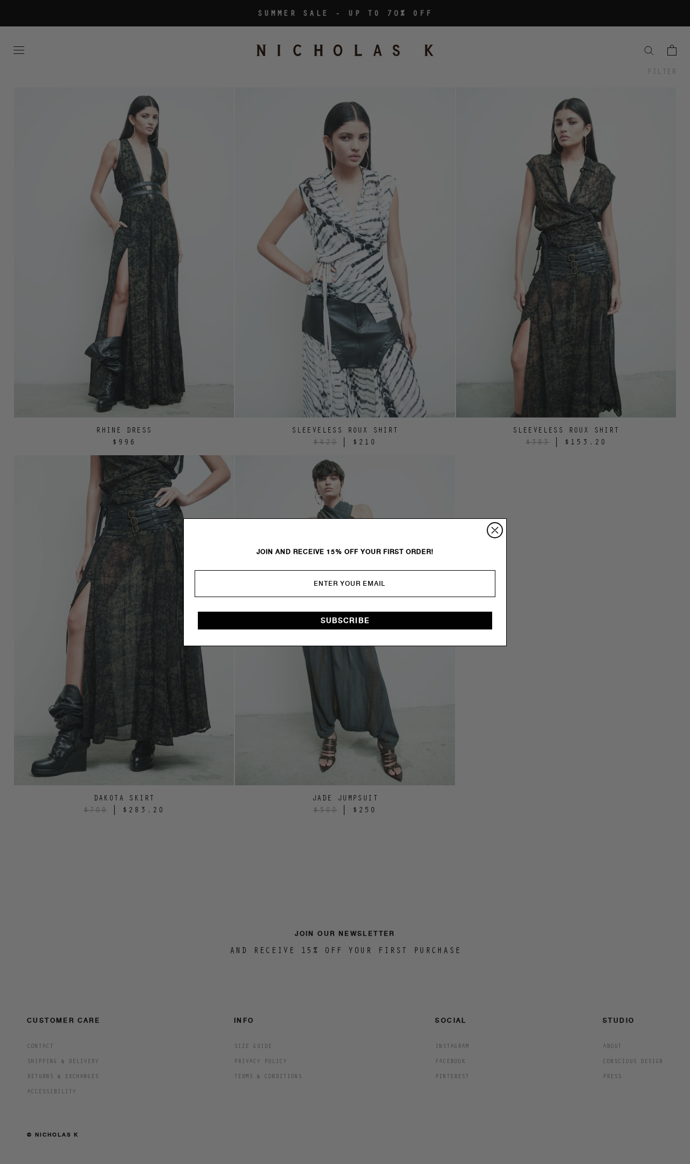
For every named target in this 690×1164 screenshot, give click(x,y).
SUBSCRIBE (345, 621)
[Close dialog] (494, 530)
